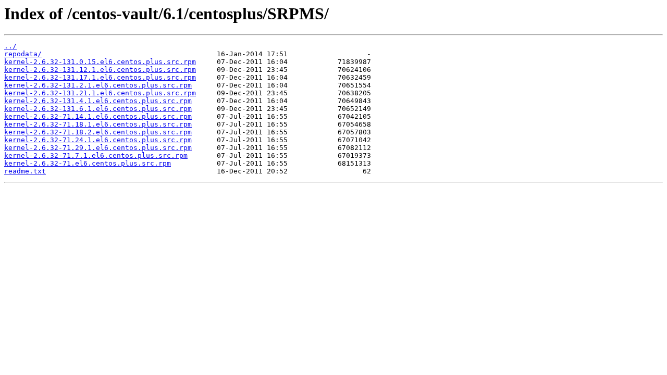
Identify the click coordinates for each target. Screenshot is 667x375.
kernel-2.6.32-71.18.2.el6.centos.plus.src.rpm (98, 132)
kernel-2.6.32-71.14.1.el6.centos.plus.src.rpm (98, 116)
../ (10, 46)
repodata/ (23, 54)
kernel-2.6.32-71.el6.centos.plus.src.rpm (87, 163)
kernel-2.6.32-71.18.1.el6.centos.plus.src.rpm (98, 124)
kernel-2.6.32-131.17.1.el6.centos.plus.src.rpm (100, 77)
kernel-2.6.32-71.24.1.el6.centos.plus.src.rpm (98, 140)
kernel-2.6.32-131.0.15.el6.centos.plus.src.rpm (100, 62)
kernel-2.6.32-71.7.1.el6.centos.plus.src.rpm (96, 155)
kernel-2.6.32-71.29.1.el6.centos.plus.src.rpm (98, 148)
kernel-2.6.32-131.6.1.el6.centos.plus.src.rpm (98, 109)
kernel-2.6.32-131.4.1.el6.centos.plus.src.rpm (98, 101)
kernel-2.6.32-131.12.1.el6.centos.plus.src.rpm (100, 69)
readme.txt (25, 171)
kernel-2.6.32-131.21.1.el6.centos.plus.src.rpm (100, 93)
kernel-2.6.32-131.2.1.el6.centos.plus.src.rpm (98, 85)
